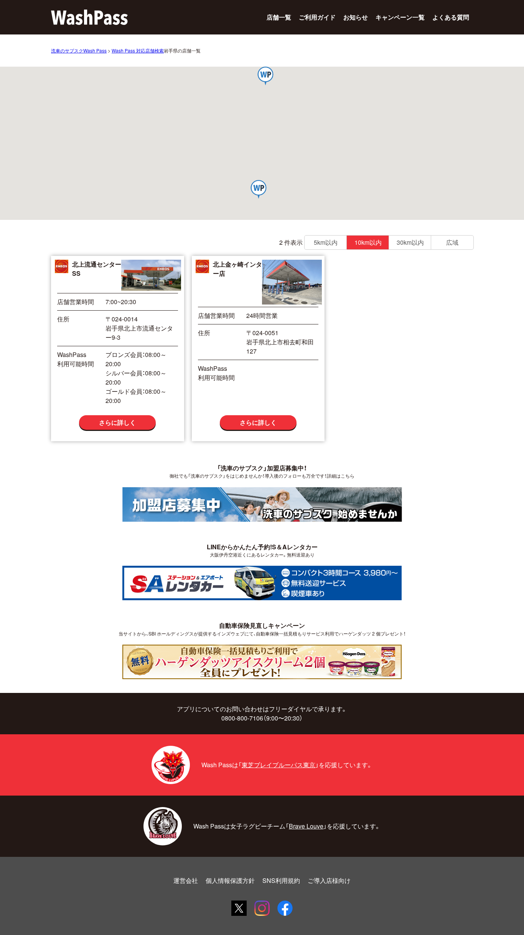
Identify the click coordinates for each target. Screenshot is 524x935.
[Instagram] (262, 908)
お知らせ (355, 17)
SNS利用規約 (281, 880)
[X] (239, 908)
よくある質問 (450, 17)
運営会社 (185, 880)
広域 (452, 242)
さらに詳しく (117, 422)
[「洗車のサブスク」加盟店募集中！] (262, 504)
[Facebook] (285, 908)
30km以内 (410, 242)
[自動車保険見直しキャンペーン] (262, 662)
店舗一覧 (279, 17)
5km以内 (326, 242)
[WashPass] (89, 17)
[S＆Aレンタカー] (262, 583)
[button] (266, 77)
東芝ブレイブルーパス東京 (278, 764)
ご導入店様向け (329, 880)
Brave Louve (306, 826)
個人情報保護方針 (230, 880)
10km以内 (368, 242)
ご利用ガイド (317, 17)
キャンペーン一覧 (400, 17)
